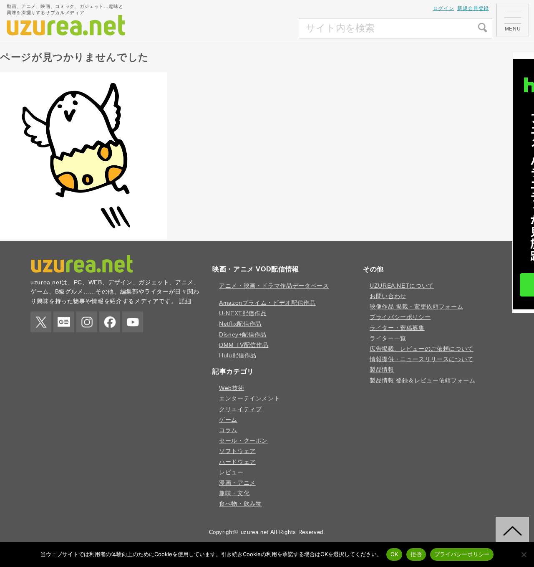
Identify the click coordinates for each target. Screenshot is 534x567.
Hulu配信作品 (238, 355)
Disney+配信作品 (243, 334)
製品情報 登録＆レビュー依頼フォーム (423, 380)
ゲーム (228, 419)
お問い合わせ (388, 296)
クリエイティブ (240, 409)
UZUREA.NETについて (402, 285)
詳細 (185, 301)
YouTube (132, 321)
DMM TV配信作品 (243, 345)
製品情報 (382, 369)
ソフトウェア (237, 451)
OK (394, 554)
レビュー (231, 472)
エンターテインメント (249, 398)
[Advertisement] (237, 28)
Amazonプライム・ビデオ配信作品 (267, 302)
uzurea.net (255, 532)
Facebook (109, 321)
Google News (63, 321)
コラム (228, 430)
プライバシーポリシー (400, 317)
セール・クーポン (243, 440)
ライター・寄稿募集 (397, 327)
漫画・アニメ (237, 482)
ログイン (443, 8)
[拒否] (523, 554)
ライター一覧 (388, 338)
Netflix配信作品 (240, 323)
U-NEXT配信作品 (243, 313)
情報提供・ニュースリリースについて (422, 359)
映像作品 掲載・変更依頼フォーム (416, 306)
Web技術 (231, 388)
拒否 (416, 554)
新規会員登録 (473, 8)
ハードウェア (237, 461)
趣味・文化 (234, 493)
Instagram (86, 321)
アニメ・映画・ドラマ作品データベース (274, 285)
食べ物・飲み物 (240, 503)
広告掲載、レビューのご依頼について (422, 348)
